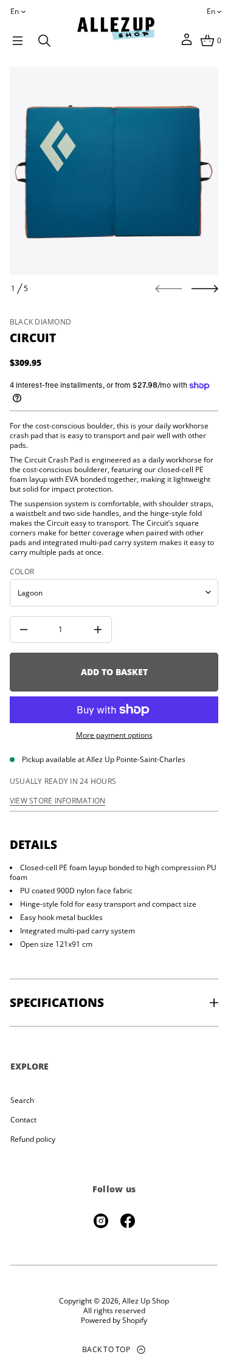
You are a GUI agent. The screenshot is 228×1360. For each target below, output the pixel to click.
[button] (44, 40)
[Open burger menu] (17, 40)
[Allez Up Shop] (115, 28)
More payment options (114, 735)
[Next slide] (205, 288)
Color (22, 572)
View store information (57, 801)
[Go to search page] (44, 40)
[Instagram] (101, 1220)
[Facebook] (127, 1220)
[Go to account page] (186, 43)
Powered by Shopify (114, 1320)
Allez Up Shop (145, 1301)
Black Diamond (40, 322)
